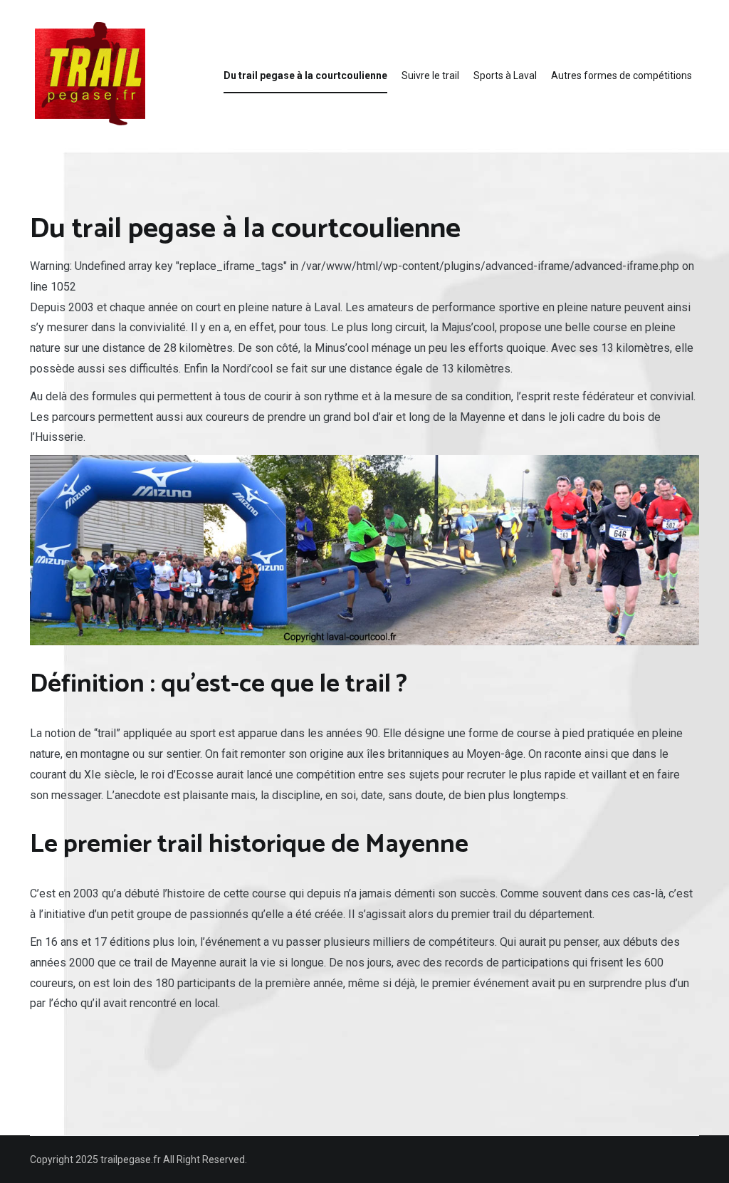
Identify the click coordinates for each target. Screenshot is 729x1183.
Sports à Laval (505, 75)
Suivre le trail (430, 75)
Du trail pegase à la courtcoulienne (305, 75)
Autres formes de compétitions (621, 75)
